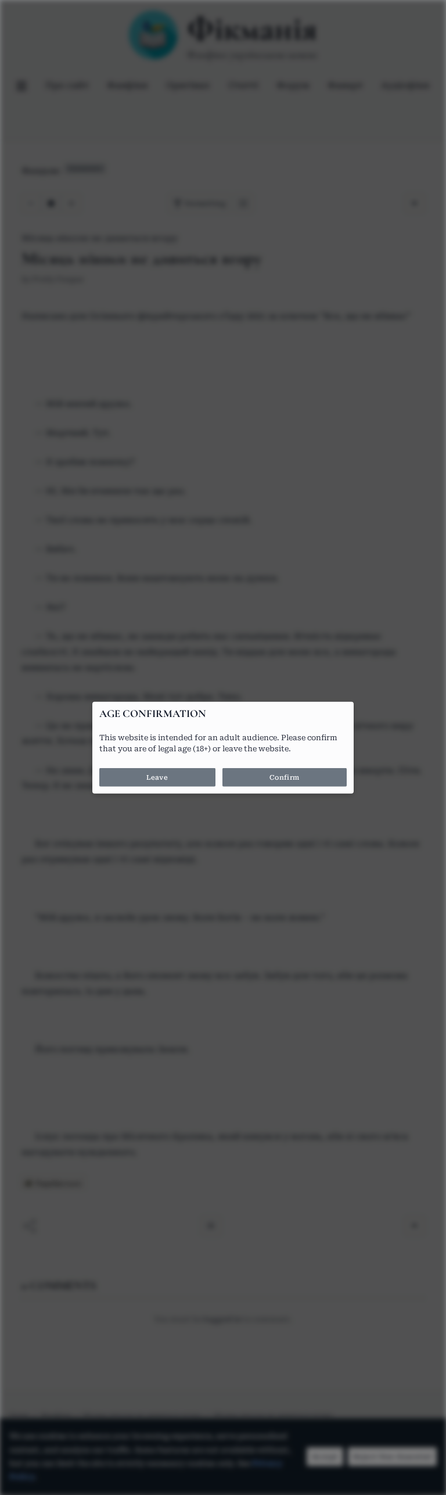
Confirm (284, 777)
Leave (157, 777)
